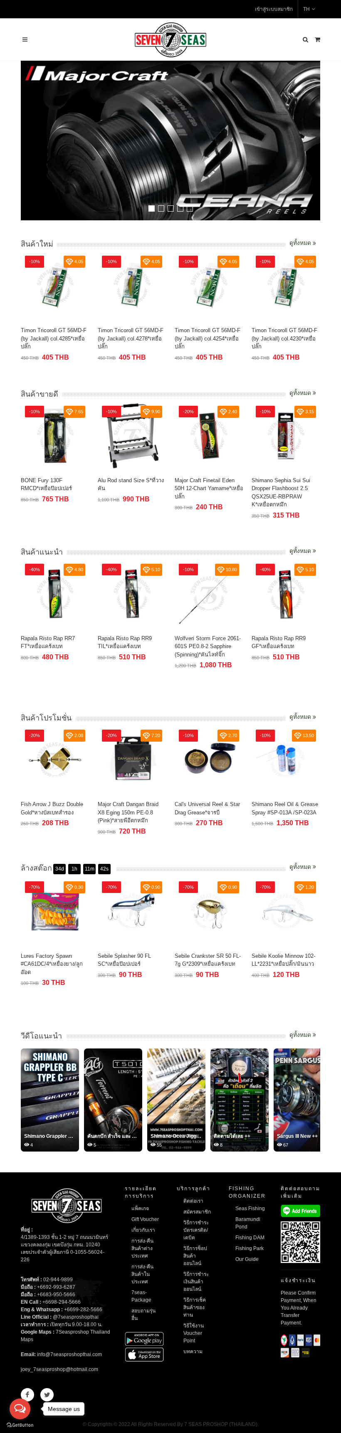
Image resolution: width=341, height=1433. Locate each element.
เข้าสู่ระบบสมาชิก (274, 9)
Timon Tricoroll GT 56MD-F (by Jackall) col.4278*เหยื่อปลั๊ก (130, 338)
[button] (151, 208)
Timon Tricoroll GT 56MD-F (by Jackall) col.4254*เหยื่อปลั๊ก (207, 338)
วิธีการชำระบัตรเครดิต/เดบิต (196, 1230)
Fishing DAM (249, 1238)
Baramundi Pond (247, 1223)
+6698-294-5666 (61, 1302)
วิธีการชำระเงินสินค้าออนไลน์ (196, 1281)
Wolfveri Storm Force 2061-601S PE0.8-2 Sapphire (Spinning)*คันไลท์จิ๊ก (208, 646)
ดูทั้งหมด (301, 242)
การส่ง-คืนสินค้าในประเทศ (142, 1274)
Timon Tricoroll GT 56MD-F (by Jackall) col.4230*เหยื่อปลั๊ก (284, 338)
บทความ (193, 1351)
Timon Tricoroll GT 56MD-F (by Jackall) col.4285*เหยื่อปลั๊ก (53, 338)
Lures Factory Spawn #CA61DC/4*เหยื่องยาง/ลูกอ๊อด (52, 964)
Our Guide (247, 1259)
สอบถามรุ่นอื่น (143, 1314)
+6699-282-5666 (83, 1309)
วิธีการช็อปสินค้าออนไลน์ (195, 1256)
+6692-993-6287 (56, 1287)
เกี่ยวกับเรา (143, 1230)
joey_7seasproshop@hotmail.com (59, 1369)
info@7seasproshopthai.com (69, 1354)
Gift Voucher (145, 1219)
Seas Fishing (250, 1208)
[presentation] (312, 141)
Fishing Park (249, 1248)
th (306, 9)
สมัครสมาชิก (197, 1212)
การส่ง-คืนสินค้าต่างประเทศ (142, 1248)
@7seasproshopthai (76, 1317)
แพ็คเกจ (140, 1208)
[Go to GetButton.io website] (20, 1424)
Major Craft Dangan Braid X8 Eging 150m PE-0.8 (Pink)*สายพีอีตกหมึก (128, 812)
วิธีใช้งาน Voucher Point (193, 1333)
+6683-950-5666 (56, 1294)
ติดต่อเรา (193, 1201)
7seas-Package (141, 1296)
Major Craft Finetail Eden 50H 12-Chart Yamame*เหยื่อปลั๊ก (209, 488)
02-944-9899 (58, 1280)
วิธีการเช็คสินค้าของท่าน (194, 1307)
